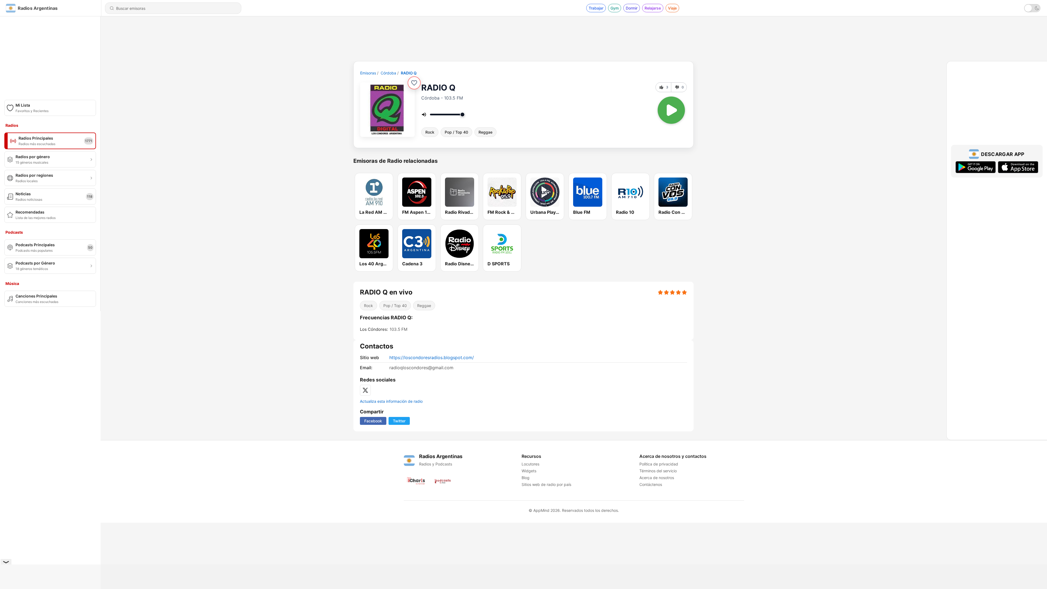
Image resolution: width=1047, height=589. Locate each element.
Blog (525, 477)
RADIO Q (409, 73)
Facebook (373, 421)
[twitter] (365, 390)
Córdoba (388, 73)
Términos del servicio (658, 470)
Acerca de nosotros (656, 477)
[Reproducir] (671, 110)
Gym (614, 8)
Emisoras (368, 73)
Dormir (631, 8)
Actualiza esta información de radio (391, 401)
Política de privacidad (658, 464)
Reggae (485, 132)
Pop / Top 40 (456, 132)
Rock (429, 132)
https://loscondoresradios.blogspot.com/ (431, 357)
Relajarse (653, 8)
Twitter (399, 421)
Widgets (529, 470)
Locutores (530, 464)
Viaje (672, 8)
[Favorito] (414, 82)
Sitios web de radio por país (546, 484)
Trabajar (596, 8)
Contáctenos (650, 484)
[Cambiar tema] (1032, 8)
